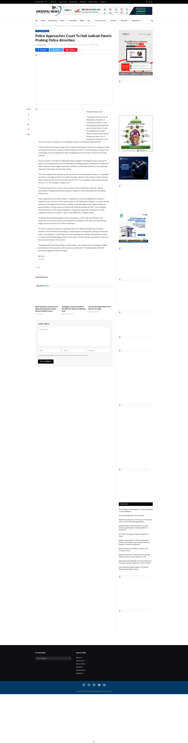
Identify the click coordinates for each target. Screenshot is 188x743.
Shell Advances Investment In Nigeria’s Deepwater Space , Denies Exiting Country (46, 309)
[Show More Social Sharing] (80, 50)
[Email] (28, 134)
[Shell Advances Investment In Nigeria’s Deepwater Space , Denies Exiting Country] (47, 297)
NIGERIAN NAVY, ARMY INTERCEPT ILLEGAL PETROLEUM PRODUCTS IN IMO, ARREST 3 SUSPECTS (133, 528)
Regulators (136, 20)
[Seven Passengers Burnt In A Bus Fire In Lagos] (100, 297)
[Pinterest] (28, 129)
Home (43, 20)
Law (88, 20)
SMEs (82, 20)
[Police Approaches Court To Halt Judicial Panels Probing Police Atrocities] (73, 79)
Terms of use (62, 2)
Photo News (52, 20)
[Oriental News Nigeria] (48, 11)
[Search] (152, 20)
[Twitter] (28, 119)
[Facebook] (28, 114)
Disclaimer (83, 2)
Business (124, 20)
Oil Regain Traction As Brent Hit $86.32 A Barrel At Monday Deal (74, 309)
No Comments (84, 45)
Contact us (103, 2)
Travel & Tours (100, 20)
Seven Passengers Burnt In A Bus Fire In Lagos (99, 308)
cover (38, 267)
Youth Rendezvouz (42, 31)
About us (53, 2)
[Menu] (36, 20)
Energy (113, 20)
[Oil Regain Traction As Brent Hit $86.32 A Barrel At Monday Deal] (74, 297)
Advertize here (93, 2)
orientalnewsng (41, 45)
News (62, 20)
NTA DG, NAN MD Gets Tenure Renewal (131, 515)
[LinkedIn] (28, 124)
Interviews (73, 20)
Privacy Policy (73, 2)
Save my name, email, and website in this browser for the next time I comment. (64, 355)
